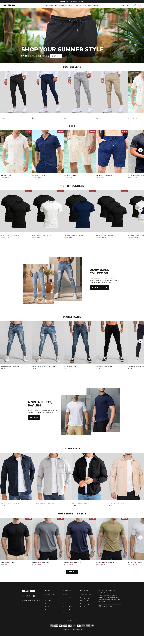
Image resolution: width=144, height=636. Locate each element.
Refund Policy (84, 604)
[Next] (140, 90)
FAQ (64, 613)
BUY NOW (34, 418)
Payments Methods (69, 607)
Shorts (47, 607)
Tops (78, 5)
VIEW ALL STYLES (99, 287)
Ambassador (67, 610)
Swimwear (48, 604)
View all (72, 572)
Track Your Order (68, 598)
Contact (65, 595)
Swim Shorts (87, 5)
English (70, 620)
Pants (71, 5)
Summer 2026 (53, 5)
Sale (46, 5)
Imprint (82, 607)
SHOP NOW (56, 56)
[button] (127, 5)
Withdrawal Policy (86, 601)
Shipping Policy (67, 604)
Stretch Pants (49, 601)
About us (66, 601)
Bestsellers (63, 5)
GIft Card (96, 5)
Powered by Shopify (78, 629)
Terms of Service (85, 595)
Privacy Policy (84, 598)
